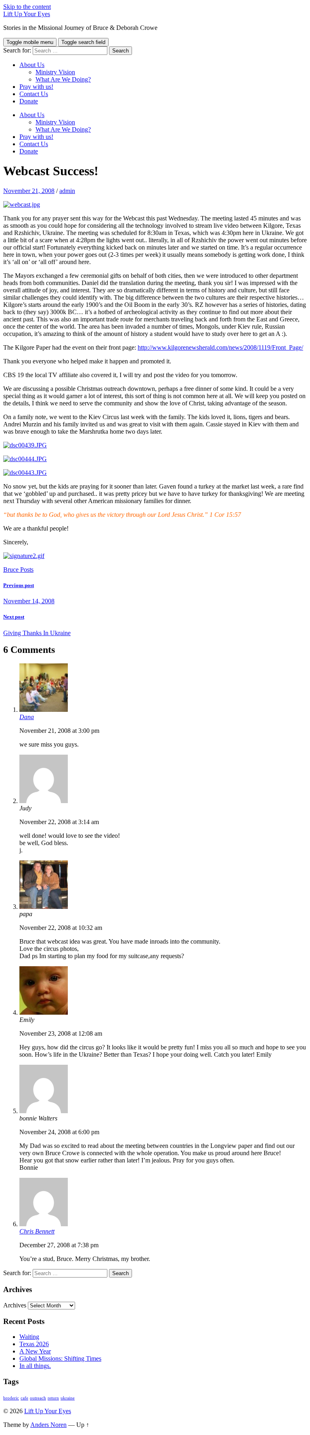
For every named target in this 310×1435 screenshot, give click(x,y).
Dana (26, 716)
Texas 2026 (34, 1344)
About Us (31, 64)
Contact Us (33, 93)
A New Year (35, 1351)
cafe (24, 1398)
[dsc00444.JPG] (25, 458)
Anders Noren (48, 1424)
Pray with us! (36, 86)
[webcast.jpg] (21, 204)
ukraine (68, 1398)
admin (67, 190)
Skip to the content (27, 6)
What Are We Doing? (63, 79)
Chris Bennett (36, 1231)
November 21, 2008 (28, 190)
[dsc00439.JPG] (25, 445)
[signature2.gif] (23, 555)
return (53, 1398)
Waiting (29, 1336)
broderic (11, 1398)
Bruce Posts (18, 569)
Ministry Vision (55, 72)
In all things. (35, 1365)
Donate (28, 101)
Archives (14, 1305)
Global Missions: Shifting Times (60, 1358)
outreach (38, 1398)
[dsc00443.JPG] (25, 472)
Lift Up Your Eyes (26, 13)
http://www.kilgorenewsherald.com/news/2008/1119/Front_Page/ (220, 347)
